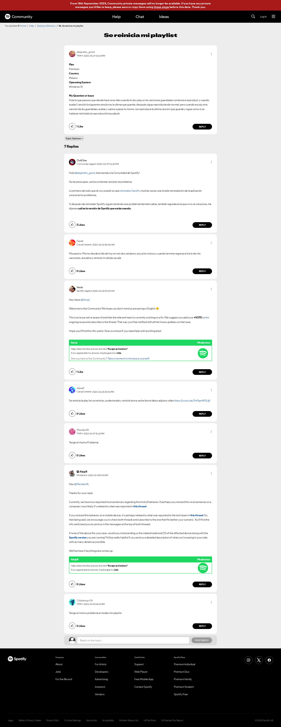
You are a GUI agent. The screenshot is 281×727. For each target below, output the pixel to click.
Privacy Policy (52, 720)
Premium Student (184, 687)
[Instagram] (248, 660)
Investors (100, 687)
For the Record (63, 679)
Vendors (100, 694)
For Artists (101, 664)
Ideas (164, 16)
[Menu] (273, 16)
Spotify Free (181, 694)
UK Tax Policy (150, 720)
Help (116, 16)
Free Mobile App (143, 679)
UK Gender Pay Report (172, 720)
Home (23, 25)
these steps (161, 7)
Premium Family (183, 679)
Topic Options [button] (73, 138)
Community (22, 16)
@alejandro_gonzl (85, 173)
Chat (140, 16)
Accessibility (108, 720)
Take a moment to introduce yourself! (128, 358)
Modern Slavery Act (128, 720)
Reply (202, 126)
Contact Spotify (143, 687)
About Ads (91, 720)
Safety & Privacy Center (29, 720)
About (59, 664)
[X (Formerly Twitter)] (259, 660)
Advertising (101, 679)
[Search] (253, 16)
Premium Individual (184, 664)
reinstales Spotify (130, 190)
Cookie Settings (72, 720)
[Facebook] (269, 660)
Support (139, 664)
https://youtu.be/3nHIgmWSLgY (192, 400)
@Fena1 (85, 300)
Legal (10, 720)
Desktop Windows (46, 25)
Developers (101, 671)
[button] (211, 53)
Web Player (140, 671)
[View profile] (72, 53)
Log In (263, 16)
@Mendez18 (81, 484)
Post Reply (202, 640)
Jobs (58, 671)
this (207, 317)
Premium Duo (181, 671)
